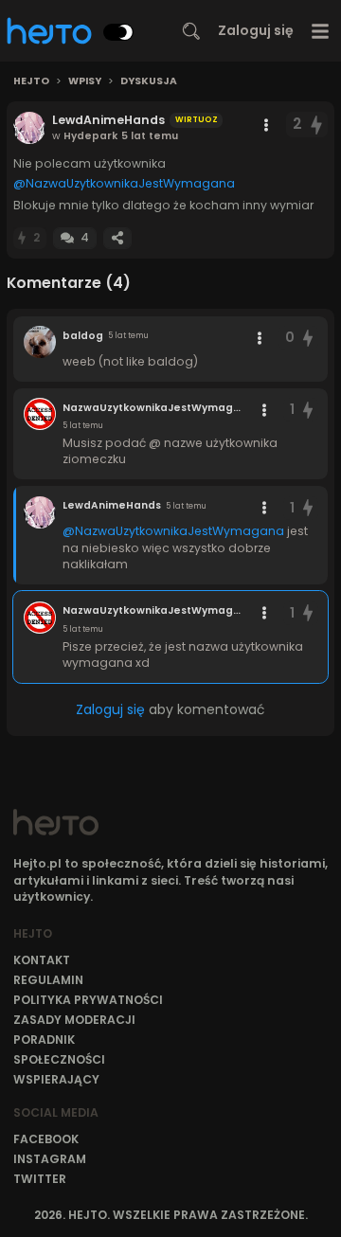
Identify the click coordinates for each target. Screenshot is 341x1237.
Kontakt (41, 960)
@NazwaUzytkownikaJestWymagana (124, 183)
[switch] (118, 32)
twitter (39, 1179)
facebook (46, 1139)
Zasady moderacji (74, 1020)
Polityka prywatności (88, 1000)
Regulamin (48, 980)
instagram (49, 1159)
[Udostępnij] (117, 238)
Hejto (31, 81)
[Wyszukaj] (191, 31)
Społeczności (59, 1059)
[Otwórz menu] (320, 30)
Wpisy (84, 81)
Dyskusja (148, 81)
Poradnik (44, 1039)
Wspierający (56, 1079)
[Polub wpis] (317, 124)
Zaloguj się (256, 30)
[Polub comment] (307, 338)
